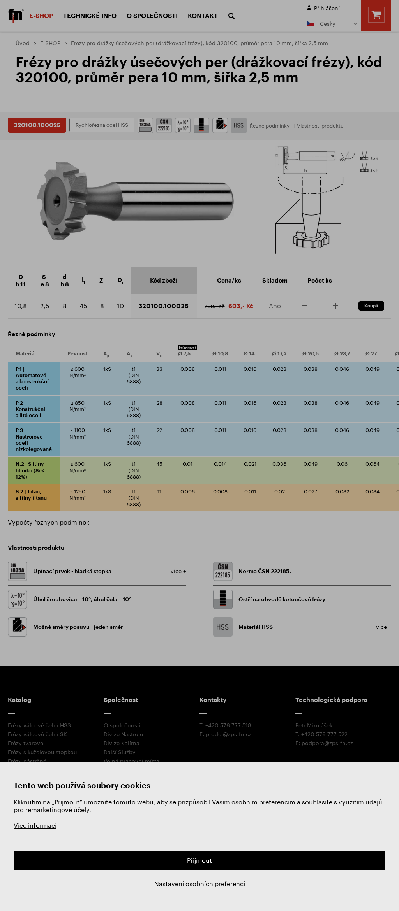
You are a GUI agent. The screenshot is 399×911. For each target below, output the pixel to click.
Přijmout (199, 860)
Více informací (35, 825)
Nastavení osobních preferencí (199, 883)
